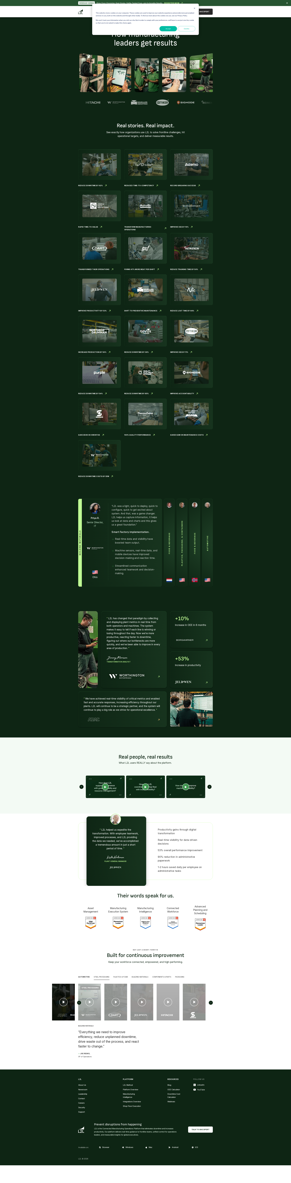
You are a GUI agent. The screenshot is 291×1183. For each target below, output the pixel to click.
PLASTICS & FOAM (120, 977)
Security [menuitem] (81, 1122)
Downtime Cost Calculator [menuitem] (173, 1109)
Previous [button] (81, 787)
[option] (105, 787)
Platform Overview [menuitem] (130, 1104)
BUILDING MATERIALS (140, 977)
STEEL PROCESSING (101, 977)
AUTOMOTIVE (83, 977)
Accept (168, 29)
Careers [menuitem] (81, 1117)
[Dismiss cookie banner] (194, 8)
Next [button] (209, 787)
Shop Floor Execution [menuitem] (132, 1120)
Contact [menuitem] (81, 1113)
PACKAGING (179, 977)
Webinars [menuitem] (171, 1116)
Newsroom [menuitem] (82, 1104)
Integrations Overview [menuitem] (132, 1116)
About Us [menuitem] (82, 1099)
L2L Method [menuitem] (128, 1099)
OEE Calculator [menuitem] (173, 1104)
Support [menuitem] (81, 1126)
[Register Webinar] (145, 3)
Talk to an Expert (200, 12)
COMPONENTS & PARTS (161, 977)
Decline (186, 29)
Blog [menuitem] (169, 1099)
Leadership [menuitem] (82, 1108)
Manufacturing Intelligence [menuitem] (129, 1109)
